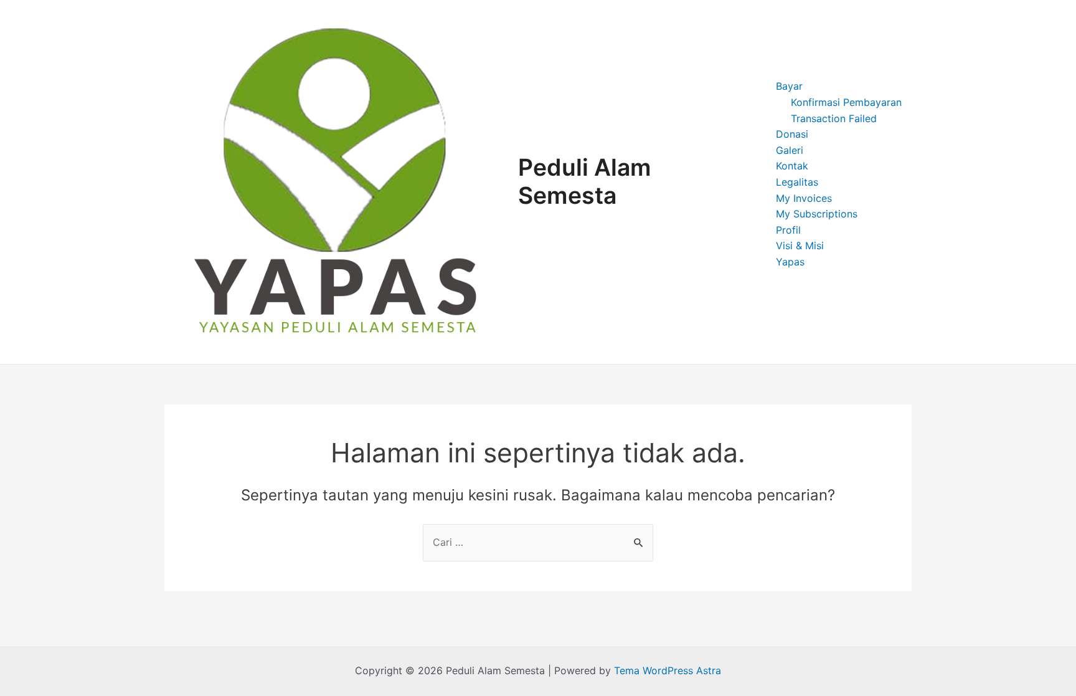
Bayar (789, 86)
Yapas (790, 261)
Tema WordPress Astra (667, 670)
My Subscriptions (816, 213)
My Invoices (804, 198)
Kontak (792, 166)
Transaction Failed (834, 118)
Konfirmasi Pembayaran (846, 102)
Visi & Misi (800, 245)
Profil (788, 230)
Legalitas (797, 182)
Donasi (792, 134)
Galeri (789, 150)
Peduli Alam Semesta (584, 181)
